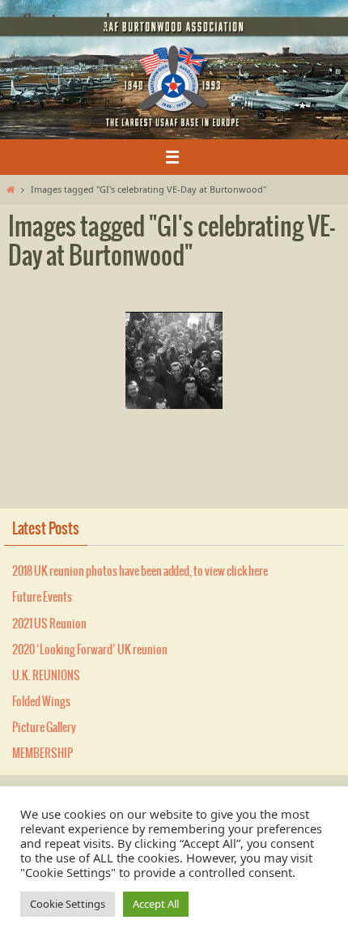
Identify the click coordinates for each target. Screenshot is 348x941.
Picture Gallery (44, 728)
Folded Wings (41, 702)
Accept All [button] (156, 903)
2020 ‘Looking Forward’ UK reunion (90, 650)
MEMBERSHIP (42, 753)
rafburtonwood (59, 22)
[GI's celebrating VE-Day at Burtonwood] (174, 360)
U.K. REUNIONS (46, 676)
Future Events (42, 597)
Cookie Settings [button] (67, 903)
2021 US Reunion (49, 624)
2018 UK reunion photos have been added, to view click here (140, 571)
